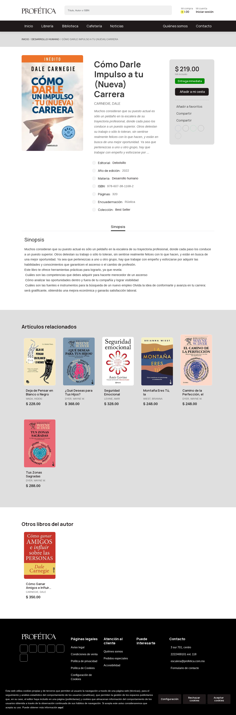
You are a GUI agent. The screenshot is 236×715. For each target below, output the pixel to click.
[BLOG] (60, 648)
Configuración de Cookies (81, 677)
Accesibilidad (112, 665)
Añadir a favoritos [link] (189, 106)
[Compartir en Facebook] (178, 128)
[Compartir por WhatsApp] (193, 128)
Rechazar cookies (194, 699)
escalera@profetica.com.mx (188, 661)
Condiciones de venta (84, 654)
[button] (187, 10)
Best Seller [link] (122, 209)
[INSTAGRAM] (51, 648)
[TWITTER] (42, 648)
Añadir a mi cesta (192, 92)
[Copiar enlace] (178, 136)
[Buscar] (166, 10)
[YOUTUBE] (24, 658)
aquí (60, 707)
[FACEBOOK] (33, 648)
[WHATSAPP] (24, 648)
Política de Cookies (83, 668)
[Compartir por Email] (201, 128)
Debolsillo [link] (119, 163)
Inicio (25, 39)
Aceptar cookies (219, 699)
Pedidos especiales (116, 658)
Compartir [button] (184, 113)
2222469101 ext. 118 (183, 654)
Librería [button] (47, 26)
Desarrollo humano (45, 39)
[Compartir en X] (186, 128)
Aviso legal (77, 647)
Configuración (169, 699)
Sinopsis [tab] (118, 226)
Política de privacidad (84, 661)
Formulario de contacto (185, 668)
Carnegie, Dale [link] (107, 103)
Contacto (204, 26)
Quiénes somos (175, 26)
